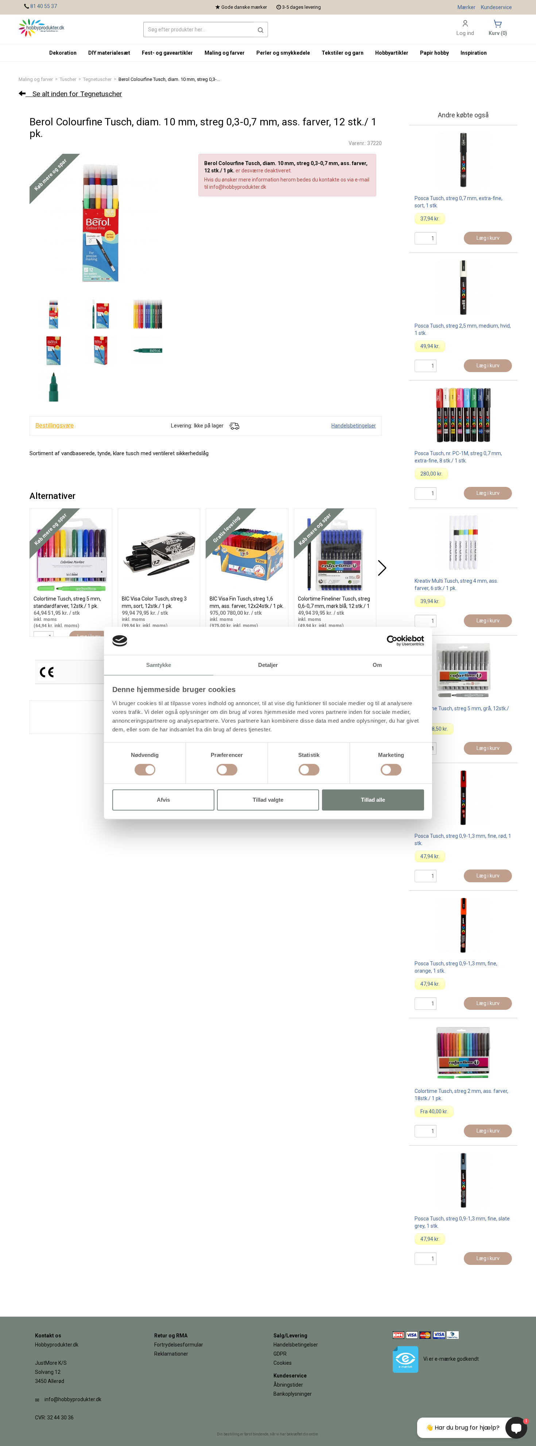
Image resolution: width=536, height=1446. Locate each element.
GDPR (280, 1354)
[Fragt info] (234, 425)
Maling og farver (36, 79)
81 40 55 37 (43, 6)
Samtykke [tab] (158, 665)
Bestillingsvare (54, 425)
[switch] (227, 769)
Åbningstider (288, 1385)
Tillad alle (373, 800)
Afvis (163, 800)
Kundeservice (496, 7)
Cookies (282, 1363)
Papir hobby (434, 53)
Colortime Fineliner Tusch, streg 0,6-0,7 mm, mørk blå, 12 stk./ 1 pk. (334, 606)
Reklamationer (171, 1354)
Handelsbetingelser (353, 426)
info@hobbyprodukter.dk (72, 1399)
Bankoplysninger (292, 1394)
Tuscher (68, 79)
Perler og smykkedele (283, 53)
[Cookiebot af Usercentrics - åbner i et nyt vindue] (392, 641)
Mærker (466, 7)
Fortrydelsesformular (178, 1345)
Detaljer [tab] (268, 665)
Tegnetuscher (97, 79)
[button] (260, 29)
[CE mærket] (46, 672)
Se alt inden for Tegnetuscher (74, 94)
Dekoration (63, 53)
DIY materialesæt (109, 53)
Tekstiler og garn (343, 53)
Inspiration (474, 53)
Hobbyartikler (391, 53)
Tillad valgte (268, 800)
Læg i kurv (488, 238)
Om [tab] (377, 665)
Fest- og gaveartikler (167, 53)
